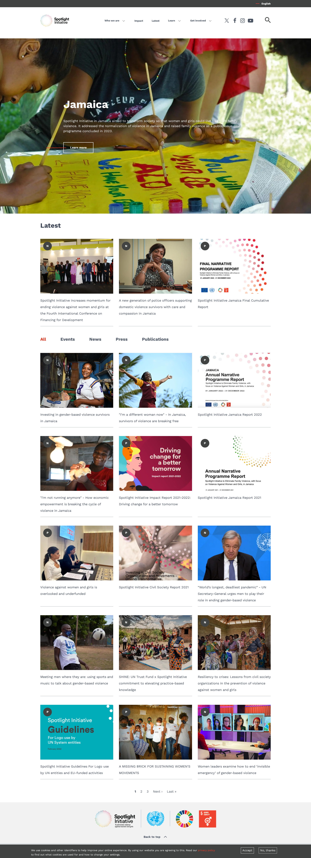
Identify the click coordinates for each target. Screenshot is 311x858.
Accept (247, 850)
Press (122, 339)
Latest (155, 20)
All (43, 339)
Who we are (112, 20)
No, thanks (267, 850)
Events (67, 339)
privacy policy (206, 850)
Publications (155, 339)
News (95, 339)
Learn (171, 20)
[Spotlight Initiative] (115, 819)
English (266, 3)
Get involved (198, 20)
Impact (138, 20)
